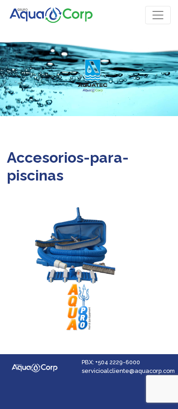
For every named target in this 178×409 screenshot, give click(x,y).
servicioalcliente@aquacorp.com (128, 370)
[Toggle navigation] (158, 15)
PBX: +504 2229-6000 (111, 362)
